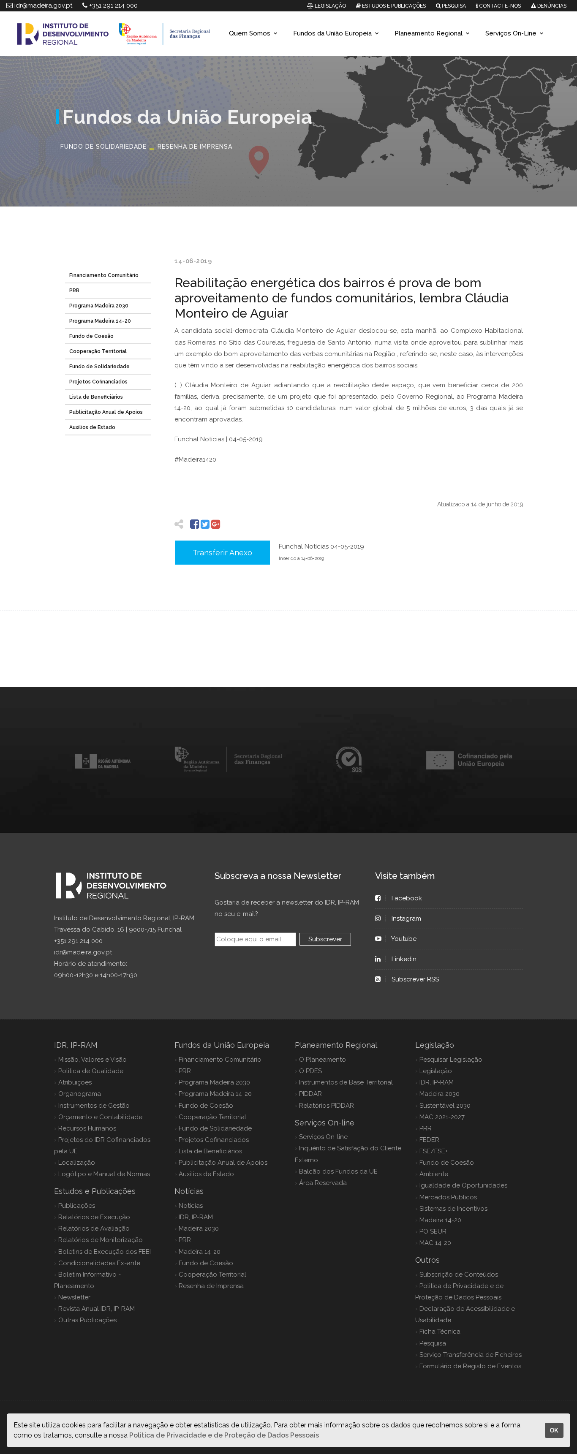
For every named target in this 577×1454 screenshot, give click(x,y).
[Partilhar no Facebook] (194, 524)
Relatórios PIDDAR (326, 1105)
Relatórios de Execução (94, 1217)
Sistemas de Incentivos (453, 1208)
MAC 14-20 (435, 1243)
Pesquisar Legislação (450, 1059)
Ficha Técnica (439, 1331)
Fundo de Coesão (91, 336)
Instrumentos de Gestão (94, 1105)
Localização (76, 1162)
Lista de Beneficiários (96, 397)
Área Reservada (323, 1183)
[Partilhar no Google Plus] (215, 524)
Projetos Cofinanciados (98, 382)
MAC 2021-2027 (442, 1117)
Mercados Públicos (448, 1197)
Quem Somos (249, 33)
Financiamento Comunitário (104, 275)
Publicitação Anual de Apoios (106, 412)
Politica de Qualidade (90, 1071)
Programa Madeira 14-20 (100, 321)
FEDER (429, 1140)
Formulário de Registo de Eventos (470, 1366)
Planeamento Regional (429, 33)
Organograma (79, 1094)
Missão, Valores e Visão (92, 1059)
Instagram (406, 918)
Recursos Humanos (87, 1128)
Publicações (76, 1205)
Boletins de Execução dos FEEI (104, 1252)
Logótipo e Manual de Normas (104, 1174)
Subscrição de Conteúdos (458, 1274)
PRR (74, 291)
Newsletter (74, 1297)
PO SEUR (432, 1231)
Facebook (407, 898)
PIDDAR (310, 1094)
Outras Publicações (87, 1320)
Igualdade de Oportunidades (463, 1185)
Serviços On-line (323, 1137)
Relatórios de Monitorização (100, 1240)
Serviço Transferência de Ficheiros (470, 1355)
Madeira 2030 (199, 1228)
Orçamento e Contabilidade (100, 1117)
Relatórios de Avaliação (94, 1228)
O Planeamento (322, 1059)
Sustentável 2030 (445, 1105)
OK (554, 1430)
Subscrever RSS (415, 979)
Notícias (191, 1205)
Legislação (435, 1071)
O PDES (310, 1071)
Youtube (404, 939)
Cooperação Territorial (98, 351)
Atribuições (75, 1082)
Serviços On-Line (510, 33)
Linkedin (404, 959)
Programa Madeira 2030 (98, 306)
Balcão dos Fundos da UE (338, 1171)
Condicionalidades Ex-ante (99, 1263)
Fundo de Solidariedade (99, 367)
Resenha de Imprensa (211, 1286)
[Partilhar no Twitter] (205, 524)
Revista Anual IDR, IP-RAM (96, 1309)
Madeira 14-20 (199, 1252)
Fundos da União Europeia (332, 33)
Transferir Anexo (222, 552)
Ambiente (433, 1174)
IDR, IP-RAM (196, 1217)
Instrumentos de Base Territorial (346, 1082)
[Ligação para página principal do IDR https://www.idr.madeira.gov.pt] (111, 33)
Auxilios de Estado (92, 427)
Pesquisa (432, 1343)
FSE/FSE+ (433, 1151)
